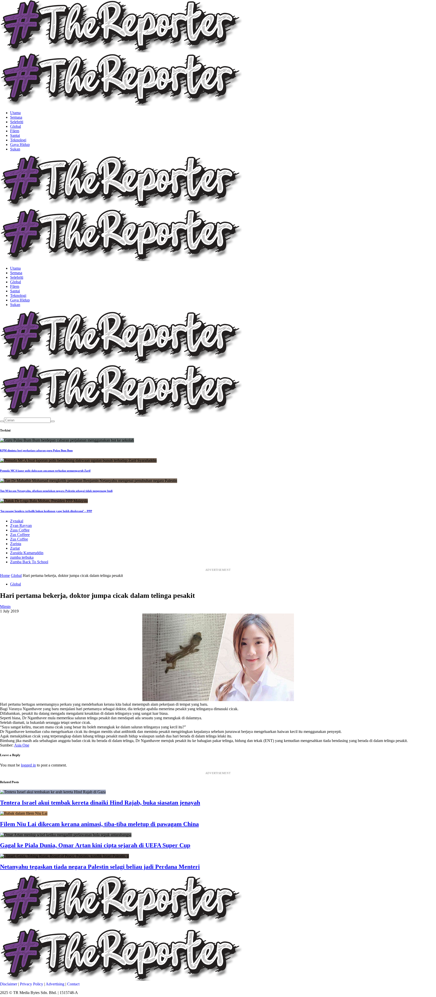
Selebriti (16, 122)
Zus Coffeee (20, 534)
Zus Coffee (19, 539)
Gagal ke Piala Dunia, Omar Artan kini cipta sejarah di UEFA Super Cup (95, 845)
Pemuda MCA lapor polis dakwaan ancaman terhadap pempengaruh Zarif (45, 470)
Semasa (16, 117)
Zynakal (16, 521)
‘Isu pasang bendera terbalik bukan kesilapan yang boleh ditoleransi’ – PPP (46, 511)
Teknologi (18, 140)
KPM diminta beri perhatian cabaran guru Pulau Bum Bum (36, 450)
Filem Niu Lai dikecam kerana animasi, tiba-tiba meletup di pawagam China (99, 824)
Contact (73, 984)
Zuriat (15, 548)
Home (5, 575)
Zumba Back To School (29, 562)
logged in (28, 765)
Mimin (5, 606)
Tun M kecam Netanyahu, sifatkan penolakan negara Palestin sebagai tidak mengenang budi (56, 490)
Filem (14, 131)
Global (15, 126)
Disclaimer (8, 984)
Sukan (15, 149)
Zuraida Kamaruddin (26, 553)
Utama (15, 113)
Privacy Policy (31, 984)
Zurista (15, 544)
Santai (15, 135)
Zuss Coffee (20, 530)
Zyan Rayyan (21, 525)
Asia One (21, 745)
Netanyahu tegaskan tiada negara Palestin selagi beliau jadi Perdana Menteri (100, 866)
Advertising (55, 984)
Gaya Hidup (20, 144)
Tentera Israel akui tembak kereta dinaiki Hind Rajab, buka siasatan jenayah (100, 802)
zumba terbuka (22, 557)
